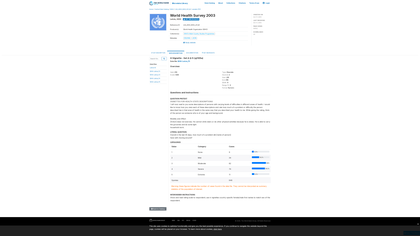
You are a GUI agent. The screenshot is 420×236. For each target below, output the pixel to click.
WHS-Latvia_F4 (155, 78)
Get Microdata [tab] (209, 53)
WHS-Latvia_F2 (155, 71)
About (220, 3)
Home (151, 9)
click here (218, 229)
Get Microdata (192, 19)
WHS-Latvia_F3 (155, 75)
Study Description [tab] (158, 53)
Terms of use (254, 3)
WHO (172, 9)
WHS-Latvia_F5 (155, 82)
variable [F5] (196, 9)
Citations (242, 3)
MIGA (188, 220)
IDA (178, 220)
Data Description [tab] (175, 53)
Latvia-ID (153, 68)
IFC (183, 220)
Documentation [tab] (192, 53)
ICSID (194, 220)
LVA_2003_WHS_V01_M (183, 9)
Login (268, 3)
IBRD (173, 220)
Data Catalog (210, 3)
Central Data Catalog (162, 9)
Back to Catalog (159, 209)
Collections (230, 3)
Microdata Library (180, 3)
